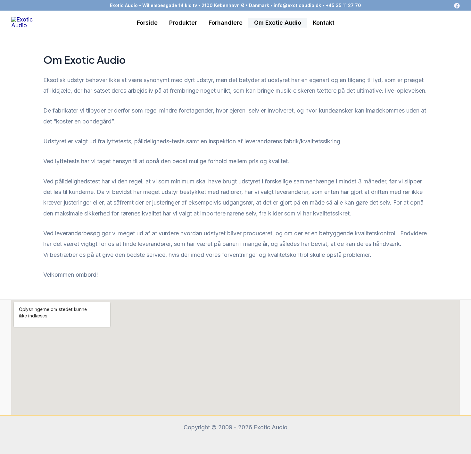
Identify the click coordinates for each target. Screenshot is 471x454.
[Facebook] (457, 6)
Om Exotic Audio (277, 22)
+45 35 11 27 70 (343, 5)
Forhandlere (226, 22)
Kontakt (324, 22)
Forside (147, 22)
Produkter (183, 22)
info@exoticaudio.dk (297, 5)
